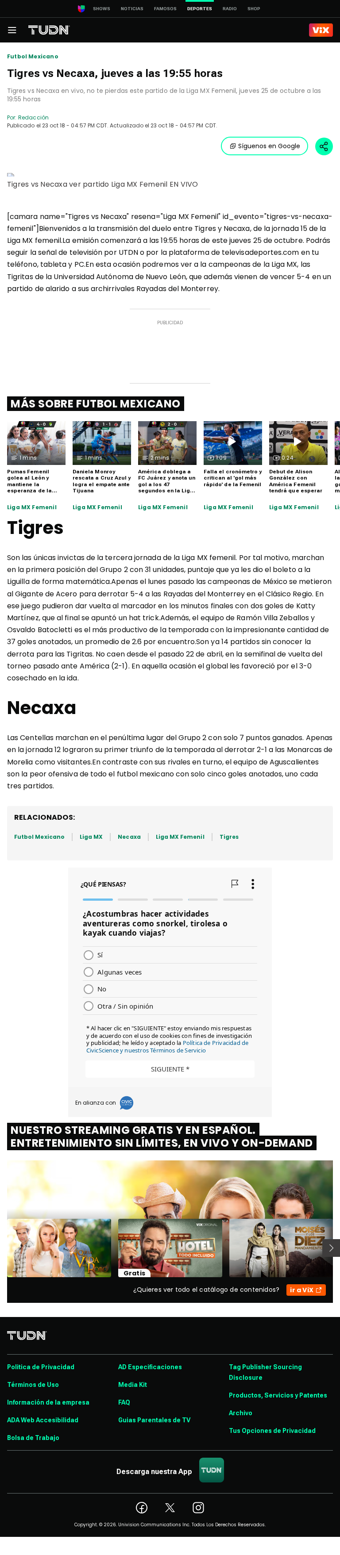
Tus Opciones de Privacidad (272, 1430)
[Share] (324, 146)
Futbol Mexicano (32, 56)
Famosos (165, 8)
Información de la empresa (48, 1402)
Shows (101, 8)
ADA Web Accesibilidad (42, 1420)
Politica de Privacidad (40, 1367)
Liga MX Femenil (32, 507)
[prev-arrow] (1, 1248)
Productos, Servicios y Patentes (278, 1395)
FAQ (124, 1402)
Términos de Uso (33, 1384)
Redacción (33, 117)
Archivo (240, 1413)
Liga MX (91, 837)
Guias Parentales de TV (154, 1420)
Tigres (229, 837)
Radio (230, 8)
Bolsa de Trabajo (33, 1437)
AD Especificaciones (150, 1367)
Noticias (132, 8)
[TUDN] (49, 30)
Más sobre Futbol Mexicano (96, 403)
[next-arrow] (331, 1248)
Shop (253, 8)
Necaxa (129, 837)
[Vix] (321, 30)
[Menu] (12, 30)
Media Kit (132, 1384)
